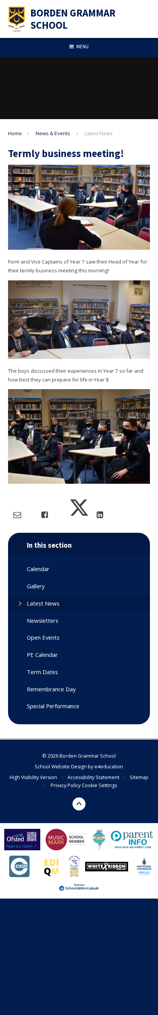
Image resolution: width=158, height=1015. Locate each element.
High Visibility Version (33, 777)
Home (15, 133)
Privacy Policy (66, 785)
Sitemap (139, 777)
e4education (108, 766)
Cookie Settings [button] (99, 785)
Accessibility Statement (93, 777)
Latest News (98, 133)
